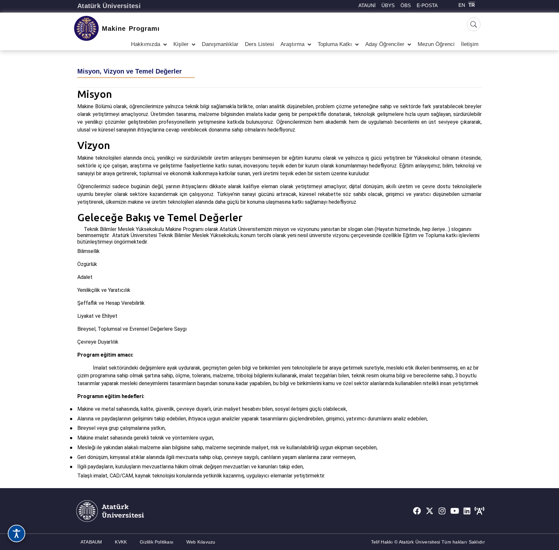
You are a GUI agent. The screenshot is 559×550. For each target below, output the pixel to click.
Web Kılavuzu (200, 541)
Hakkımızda (145, 44)
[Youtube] (454, 511)
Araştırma (292, 44)
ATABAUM (91, 541)
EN (461, 5)
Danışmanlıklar (220, 44)
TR (471, 5)
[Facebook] (416, 511)
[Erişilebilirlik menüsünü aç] (16, 533)
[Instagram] (442, 511)
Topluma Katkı (335, 44)
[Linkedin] (467, 511)
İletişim (469, 44)
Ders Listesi (259, 44)
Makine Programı (131, 28)
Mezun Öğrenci (436, 44)
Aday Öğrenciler (384, 44)
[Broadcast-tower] (479, 511)
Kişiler (181, 44)
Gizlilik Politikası (156, 541)
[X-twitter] (429, 511)
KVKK (121, 541)
